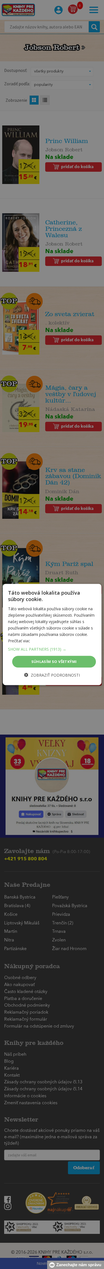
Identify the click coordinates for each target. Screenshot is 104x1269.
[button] (52, 649)
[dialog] (51, 634)
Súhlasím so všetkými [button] (54, 661)
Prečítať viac (19, 640)
